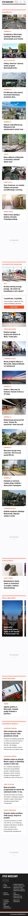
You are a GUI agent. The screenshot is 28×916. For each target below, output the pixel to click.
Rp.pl (15, 893)
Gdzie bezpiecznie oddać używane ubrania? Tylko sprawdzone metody (13, 733)
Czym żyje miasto (7, 560)
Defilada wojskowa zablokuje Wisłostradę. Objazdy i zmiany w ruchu (14, 513)
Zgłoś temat (14, 307)
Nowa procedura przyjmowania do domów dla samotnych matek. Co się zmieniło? (14, 789)
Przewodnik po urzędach (10, 724)
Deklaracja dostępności (19, 890)
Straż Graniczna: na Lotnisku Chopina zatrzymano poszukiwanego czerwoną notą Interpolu (14, 187)
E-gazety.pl (6, 901)
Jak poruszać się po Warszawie (12, 264)
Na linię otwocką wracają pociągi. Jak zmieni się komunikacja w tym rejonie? (14, 289)
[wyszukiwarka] (20, 1)
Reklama (6, 893)
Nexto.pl (6, 903)
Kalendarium (17, 901)
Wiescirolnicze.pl (18, 896)
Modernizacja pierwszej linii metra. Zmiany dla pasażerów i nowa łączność (14, 422)
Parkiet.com (16, 894)
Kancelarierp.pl (7, 907)
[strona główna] (7, 2)
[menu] (24, 1)
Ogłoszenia (6, 894)
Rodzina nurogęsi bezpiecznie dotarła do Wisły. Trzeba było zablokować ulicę (12, 334)
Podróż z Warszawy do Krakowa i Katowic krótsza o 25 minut (14, 391)
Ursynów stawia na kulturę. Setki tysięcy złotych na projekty (13, 815)
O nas (5, 884)
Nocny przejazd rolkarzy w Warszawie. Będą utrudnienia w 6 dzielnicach (14, 364)
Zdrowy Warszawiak (8, 678)
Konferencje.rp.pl (18, 897)
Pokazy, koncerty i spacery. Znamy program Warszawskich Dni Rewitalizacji (14, 65)
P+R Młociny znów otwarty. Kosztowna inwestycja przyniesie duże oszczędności (13, 94)
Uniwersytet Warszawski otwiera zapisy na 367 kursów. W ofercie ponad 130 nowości (11, 631)
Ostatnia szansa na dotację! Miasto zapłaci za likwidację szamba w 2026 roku (14, 761)
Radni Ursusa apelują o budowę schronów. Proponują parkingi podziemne (12, 217)
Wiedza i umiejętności (9, 598)
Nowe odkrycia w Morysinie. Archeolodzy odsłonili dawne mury (14, 159)
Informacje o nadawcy (19, 889)
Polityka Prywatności (19, 884)
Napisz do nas (7, 887)
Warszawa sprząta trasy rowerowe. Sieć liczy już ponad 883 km (12, 452)
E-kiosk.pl (6, 900)
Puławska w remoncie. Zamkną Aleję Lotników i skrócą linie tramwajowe (12, 483)
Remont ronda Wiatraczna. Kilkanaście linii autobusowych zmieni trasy (13, 127)
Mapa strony (17, 900)
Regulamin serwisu (18, 887)
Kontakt (5, 886)
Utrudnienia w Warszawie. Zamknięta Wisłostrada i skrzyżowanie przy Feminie (13, 36)
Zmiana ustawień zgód (19, 886)
